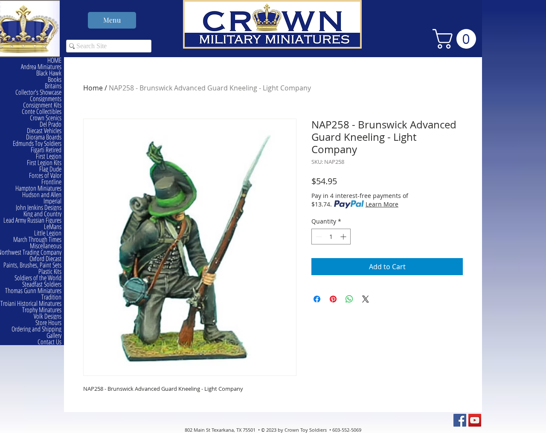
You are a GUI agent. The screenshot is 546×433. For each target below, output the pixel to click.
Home (93, 88)
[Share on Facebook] (317, 299)
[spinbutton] (331, 236)
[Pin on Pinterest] (333, 299)
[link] (457, 39)
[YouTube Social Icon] (474, 420)
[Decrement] (318, 236)
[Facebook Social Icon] (459, 420)
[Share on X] (365, 299)
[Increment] (344, 236)
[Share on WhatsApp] (349, 299)
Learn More (382, 204)
